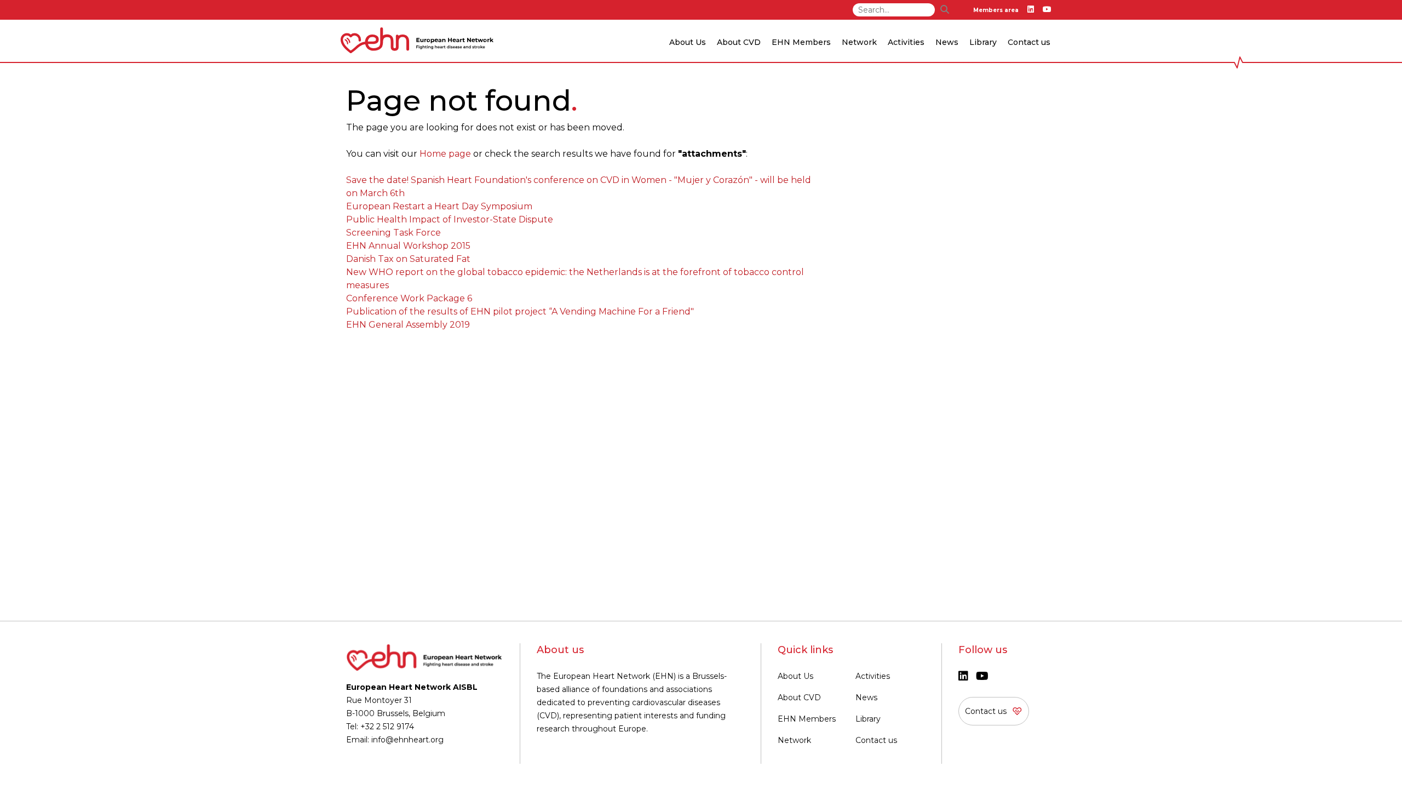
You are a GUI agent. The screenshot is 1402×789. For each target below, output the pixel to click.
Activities (872, 676)
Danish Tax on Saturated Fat (408, 259)
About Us (795, 676)
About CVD (799, 697)
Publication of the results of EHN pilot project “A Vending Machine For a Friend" (520, 311)
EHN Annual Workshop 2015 (408, 246)
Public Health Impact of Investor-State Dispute (449, 219)
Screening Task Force (393, 232)
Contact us (1029, 42)
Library (983, 42)
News (866, 697)
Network (794, 740)
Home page (445, 153)
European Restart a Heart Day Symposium (439, 206)
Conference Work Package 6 (409, 298)
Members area (996, 10)
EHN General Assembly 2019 (408, 324)
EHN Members (801, 42)
